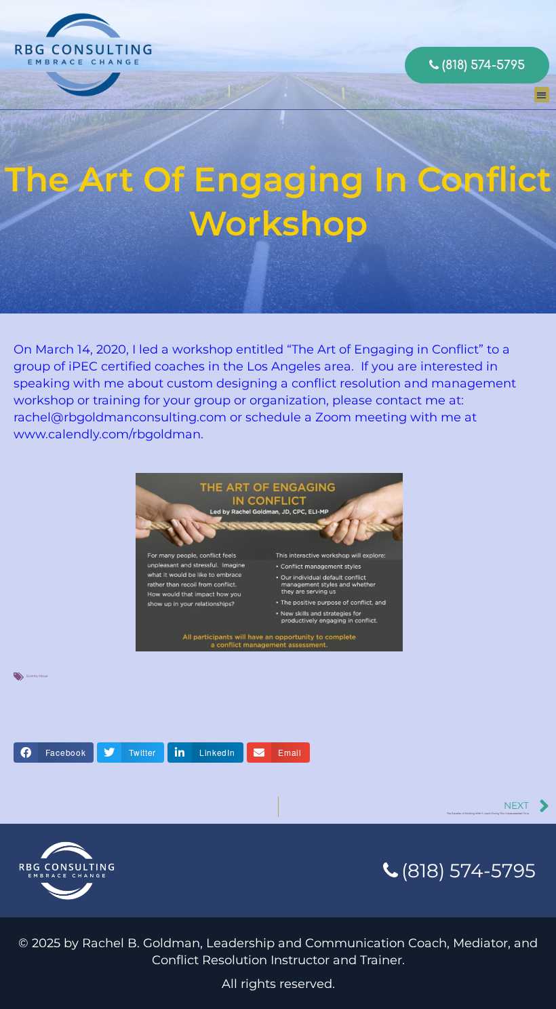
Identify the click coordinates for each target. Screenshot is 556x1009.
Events (31, 676)
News (43, 676)
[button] (542, 94)
